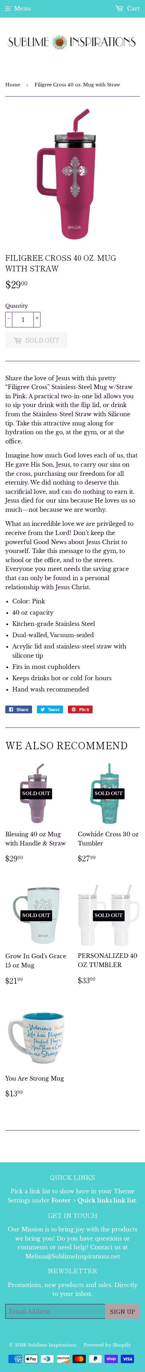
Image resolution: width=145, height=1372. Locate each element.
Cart (132, 8)
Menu (22, 8)
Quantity (16, 306)
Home (12, 85)
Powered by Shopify (107, 1345)
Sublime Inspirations (52, 1345)
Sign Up (122, 1311)
